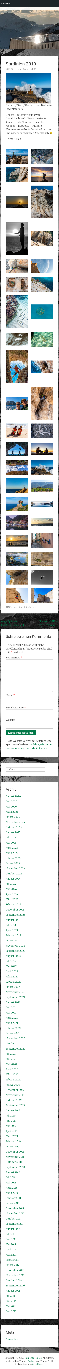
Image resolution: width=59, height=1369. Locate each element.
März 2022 (12, 976)
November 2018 (15, 1156)
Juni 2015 (11, 1311)
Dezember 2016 (15, 1270)
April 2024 (12, 894)
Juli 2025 (11, 837)
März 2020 (12, 1074)
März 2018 (12, 1192)
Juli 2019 (11, 1115)
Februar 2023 (13, 935)
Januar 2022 (13, 986)
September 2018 (15, 1167)
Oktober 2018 (14, 1161)
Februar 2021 (13, 1028)
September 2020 (15, 1048)
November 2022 (15, 945)
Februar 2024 (13, 904)
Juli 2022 (11, 961)
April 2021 (12, 1017)
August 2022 (13, 955)
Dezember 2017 (15, 1208)
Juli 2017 (10, 1234)
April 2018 (12, 1187)
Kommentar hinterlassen (22, 607)
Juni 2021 (11, 1007)
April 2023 (12, 930)
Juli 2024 (11, 883)
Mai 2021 (11, 1012)
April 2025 (12, 847)
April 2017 (11, 1249)
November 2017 (15, 1213)
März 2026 (12, 811)
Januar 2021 (13, 1033)
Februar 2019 (13, 1141)
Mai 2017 (11, 1244)
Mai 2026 (11, 806)
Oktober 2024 (14, 873)
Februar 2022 (13, 981)
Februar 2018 (13, 1198)
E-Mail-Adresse (16, 707)
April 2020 (12, 1069)
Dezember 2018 (15, 1151)
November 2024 (15, 868)
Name (10, 695)
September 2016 (15, 1285)
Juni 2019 (11, 1120)
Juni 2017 (11, 1239)
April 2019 (12, 1131)
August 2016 (13, 1290)
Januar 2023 (13, 940)
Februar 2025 (13, 858)
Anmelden (12, 1339)
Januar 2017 (12, 1264)
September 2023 (15, 914)
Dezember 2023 (15, 909)
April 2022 (12, 971)
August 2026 (13, 796)
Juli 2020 (11, 1053)
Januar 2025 (13, 863)
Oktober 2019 (14, 1100)
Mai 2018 (11, 1182)
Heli (36, 69)
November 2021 (15, 992)
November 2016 (15, 1275)
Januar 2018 (12, 1203)
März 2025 (12, 852)
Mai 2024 (11, 889)
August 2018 (13, 1172)
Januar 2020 (13, 1084)
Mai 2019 (11, 1125)
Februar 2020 (13, 1079)
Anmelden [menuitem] (6, 3)
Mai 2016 (11, 1306)
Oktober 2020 (14, 1043)
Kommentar (14, 657)
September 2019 (15, 1105)
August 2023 (13, 919)
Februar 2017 (13, 1259)
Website (10, 719)
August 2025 (13, 832)
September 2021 (15, 997)
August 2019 (13, 1110)
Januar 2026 (13, 816)
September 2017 (15, 1223)
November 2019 (15, 1095)
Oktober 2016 (14, 1280)
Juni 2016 (11, 1301)
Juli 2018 (11, 1177)
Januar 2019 (12, 1146)
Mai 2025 (11, 842)
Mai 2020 (11, 1064)
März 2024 (12, 899)
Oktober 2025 (14, 827)
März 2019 (12, 1136)
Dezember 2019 (15, 1089)
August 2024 (13, 878)
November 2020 (15, 1038)
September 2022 (15, 950)
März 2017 (12, 1254)
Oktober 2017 (13, 1218)
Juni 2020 (11, 1058)
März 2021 (12, 1022)
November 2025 (15, 822)
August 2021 (13, 1002)
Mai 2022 (11, 966)
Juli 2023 (11, 925)
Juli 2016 (11, 1295)
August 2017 (13, 1228)
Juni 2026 (11, 801)
